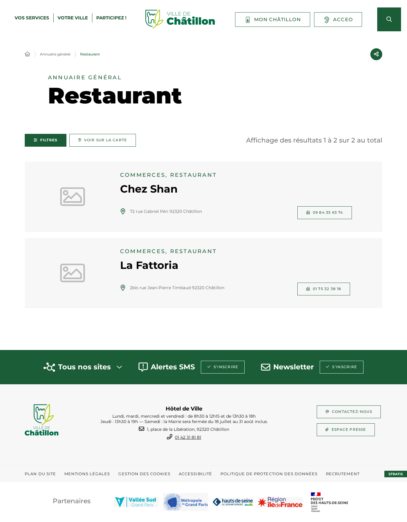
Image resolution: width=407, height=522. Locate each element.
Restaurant (90, 54)
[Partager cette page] (376, 54)
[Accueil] (27, 54)
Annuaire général (55, 54)
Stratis (396, 474)
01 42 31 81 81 (188, 437)
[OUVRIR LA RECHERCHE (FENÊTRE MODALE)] (389, 19)
